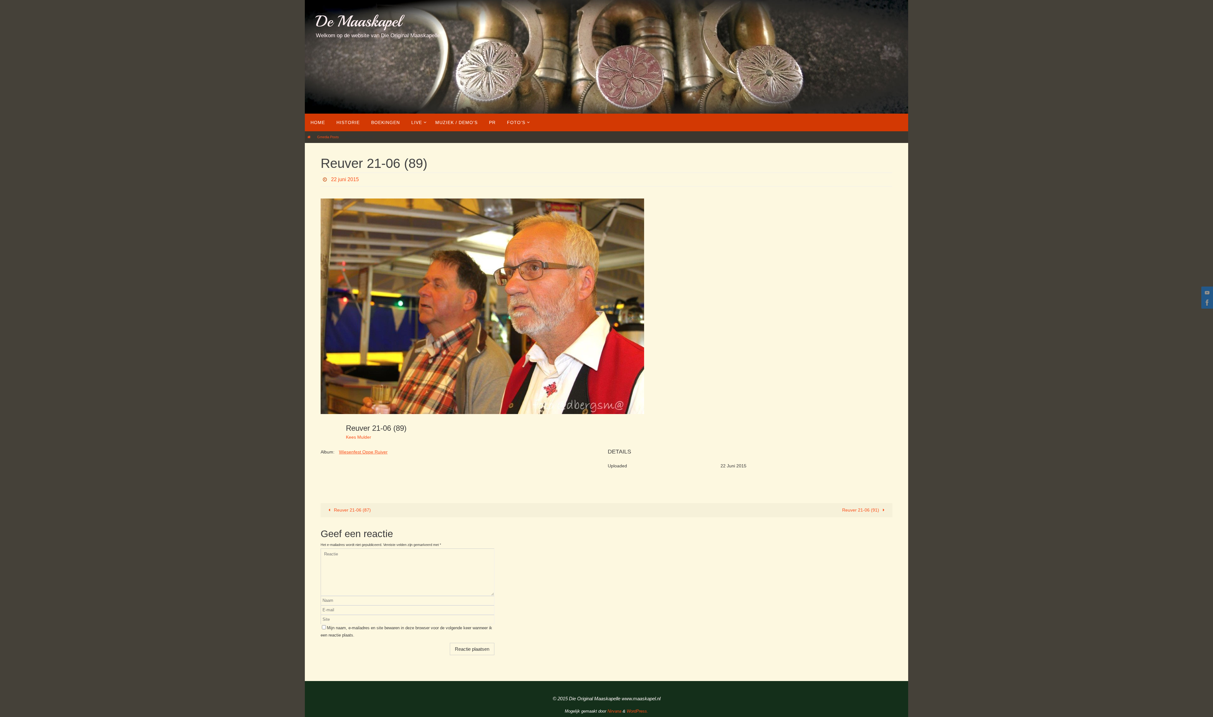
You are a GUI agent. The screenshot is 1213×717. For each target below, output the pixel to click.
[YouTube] (1206, 293)
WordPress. (637, 711)
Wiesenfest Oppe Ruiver (363, 451)
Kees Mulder (358, 437)
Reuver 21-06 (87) (352, 510)
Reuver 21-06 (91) (861, 510)
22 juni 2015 (345, 179)
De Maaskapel (358, 21)
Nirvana (614, 711)
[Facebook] (1206, 303)
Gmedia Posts (328, 137)
